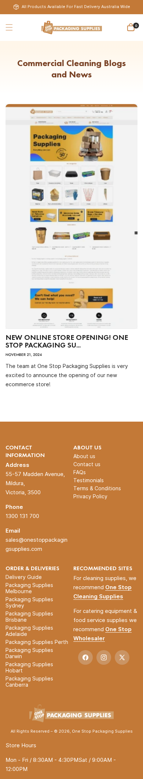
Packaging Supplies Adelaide (29, 631)
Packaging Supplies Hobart (29, 667)
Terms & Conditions (97, 488)
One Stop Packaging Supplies (102, 731)
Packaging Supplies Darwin (29, 653)
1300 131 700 (22, 516)
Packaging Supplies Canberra (29, 681)
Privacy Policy (90, 496)
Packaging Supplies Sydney (29, 602)
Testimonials (88, 480)
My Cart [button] (136, 26)
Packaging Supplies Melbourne (29, 588)
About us (84, 456)
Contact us (86, 464)
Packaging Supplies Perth (37, 642)
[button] (9, 27)
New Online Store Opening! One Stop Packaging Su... (67, 341)
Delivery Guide (24, 577)
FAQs (79, 472)
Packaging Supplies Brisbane (29, 616)
